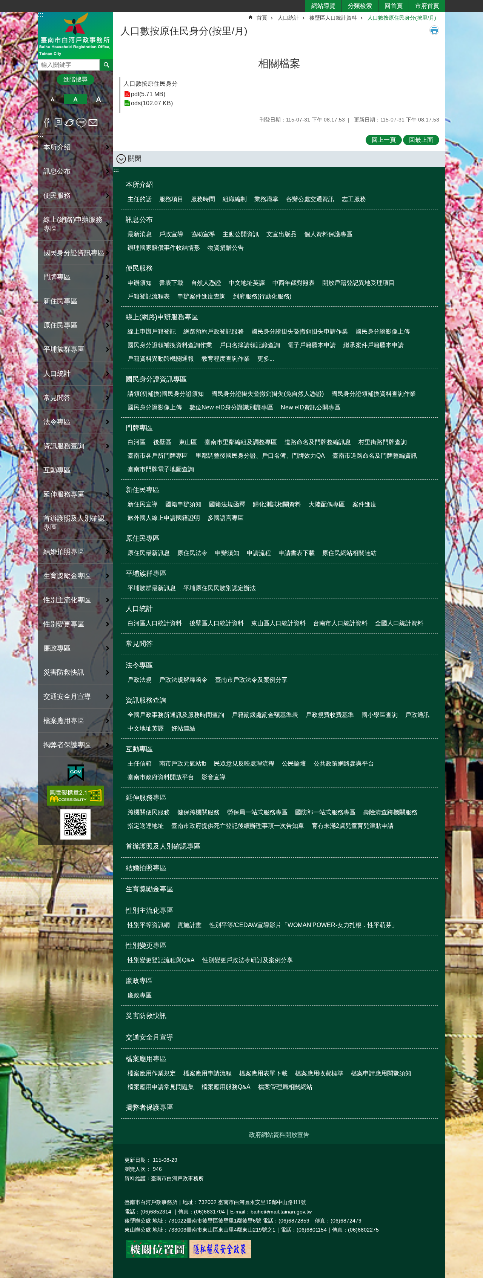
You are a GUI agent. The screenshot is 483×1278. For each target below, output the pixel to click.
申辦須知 (140, 283)
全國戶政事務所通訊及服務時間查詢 (176, 715)
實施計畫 (189, 925)
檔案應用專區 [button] (63, 720)
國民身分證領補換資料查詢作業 (170, 345)
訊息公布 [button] (57, 171)
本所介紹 (139, 184)
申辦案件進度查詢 (201, 296)
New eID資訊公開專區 (310, 407)
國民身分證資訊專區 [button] (74, 253)
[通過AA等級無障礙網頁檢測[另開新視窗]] (75, 796)
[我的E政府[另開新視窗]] (76, 773)
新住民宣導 (143, 504)
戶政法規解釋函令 (183, 680)
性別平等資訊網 (149, 925)
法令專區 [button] (57, 422)
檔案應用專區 (146, 1059)
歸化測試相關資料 (277, 504)
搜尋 (44, 63)
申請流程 (259, 553)
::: (40, 14)
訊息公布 (139, 219)
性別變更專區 (146, 945)
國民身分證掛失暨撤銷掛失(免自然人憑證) (267, 394)
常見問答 (57, 397)
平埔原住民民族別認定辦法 (219, 588)
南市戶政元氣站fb (182, 763)
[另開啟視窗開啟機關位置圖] (157, 1256)
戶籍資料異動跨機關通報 (161, 358)
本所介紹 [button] (57, 147)
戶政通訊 (417, 715)
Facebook (46, 122)
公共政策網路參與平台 (344, 763)
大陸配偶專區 (327, 504)
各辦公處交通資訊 (310, 199)
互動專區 (139, 749)
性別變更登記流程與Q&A (161, 960)
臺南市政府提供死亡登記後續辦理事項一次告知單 (237, 826)
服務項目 (171, 199)
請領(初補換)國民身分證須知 (166, 394)
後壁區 (162, 442)
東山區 (188, 442)
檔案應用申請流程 (207, 1073)
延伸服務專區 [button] (63, 494)
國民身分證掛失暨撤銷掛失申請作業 (299, 331)
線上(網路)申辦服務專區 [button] (72, 224)
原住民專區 (143, 538)
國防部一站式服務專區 (325, 812)
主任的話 (140, 199)
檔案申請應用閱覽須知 (381, 1073)
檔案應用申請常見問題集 (161, 1087)
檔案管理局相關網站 (285, 1087)
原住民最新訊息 (149, 553)
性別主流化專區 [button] (67, 600)
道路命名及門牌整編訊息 (318, 442)
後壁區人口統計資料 (333, 18)
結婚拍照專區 (63, 551)
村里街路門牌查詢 (382, 442)
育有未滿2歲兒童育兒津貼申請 (353, 826)
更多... (265, 358)
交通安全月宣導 (67, 696)
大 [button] (98, 99)
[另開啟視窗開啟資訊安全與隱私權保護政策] (220, 1256)
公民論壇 (294, 763)
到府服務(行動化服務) (262, 296)
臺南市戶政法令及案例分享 (251, 680)
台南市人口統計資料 (340, 623)
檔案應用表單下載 (263, 1073)
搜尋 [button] (106, 65)
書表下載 (171, 283)
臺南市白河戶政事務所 (75, 35)
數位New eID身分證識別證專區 (231, 407)
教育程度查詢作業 (226, 358)
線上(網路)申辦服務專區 (162, 317)
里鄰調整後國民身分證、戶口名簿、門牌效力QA (260, 455)
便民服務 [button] (57, 195)
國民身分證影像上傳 (382, 331)
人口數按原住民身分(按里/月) (402, 18)
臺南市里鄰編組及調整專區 (241, 442)
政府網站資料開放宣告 (279, 1135)
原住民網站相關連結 (349, 553)
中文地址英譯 (247, 283)
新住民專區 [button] (60, 301)
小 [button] (52, 99)
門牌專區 (139, 428)
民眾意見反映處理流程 (244, 763)
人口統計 (288, 18)
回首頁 (394, 6)
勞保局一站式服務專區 (257, 812)
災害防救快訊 (63, 672)
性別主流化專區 (149, 910)
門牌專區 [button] (57, 277)
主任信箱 (140, 763)
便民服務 (139, 268)
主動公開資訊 (241, 234)
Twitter (69, 122)
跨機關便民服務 (149, 812)
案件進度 (364, 504)
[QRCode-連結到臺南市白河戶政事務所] (75, 824)
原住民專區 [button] (60, 325)
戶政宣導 (171, 234)
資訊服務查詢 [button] (63, 446)
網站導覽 (323, 6)
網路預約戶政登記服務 (213, 331)
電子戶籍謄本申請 (312, 345)
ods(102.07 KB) (152, 103)
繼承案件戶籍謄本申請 (373, 345)
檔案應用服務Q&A (226, 1087)
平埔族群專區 (146, 573)
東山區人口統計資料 (278, 623)
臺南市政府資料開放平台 (161, 777)
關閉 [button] (135, 158)
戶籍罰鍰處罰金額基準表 (265, 715)
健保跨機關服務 (198, 812)
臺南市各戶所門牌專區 (158, 455)
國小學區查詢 (379, 715)
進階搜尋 (75, 79)
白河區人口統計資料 (155, 623)
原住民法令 (192, 553)
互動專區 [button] (57, 470)
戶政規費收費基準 (330, 715)
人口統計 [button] (57, 373)
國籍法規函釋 (227, 504)
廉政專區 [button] (57, 648)
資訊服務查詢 (146, 700)
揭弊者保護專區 (67, 745)
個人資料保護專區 (328, 234)
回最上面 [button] (421, 140)
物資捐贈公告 (226, 248)
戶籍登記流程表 (149, 296)
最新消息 (140, 234)
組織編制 (235, 199)
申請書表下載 (296, 553)
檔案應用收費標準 (319, 1073)
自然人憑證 (206, 283)
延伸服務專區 (146, 797)
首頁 (262, 18)
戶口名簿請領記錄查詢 (250, 345)
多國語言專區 (226, 518)
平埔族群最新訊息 (152, 588)
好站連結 (183, 728)
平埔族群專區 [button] (63, 349)
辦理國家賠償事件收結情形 (164, 248)
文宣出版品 (281, 234)
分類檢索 (360, 6)
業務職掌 (266, 199)
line (81, 122)
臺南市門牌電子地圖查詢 (161, 469)
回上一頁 (384, 140)
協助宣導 (203, 234)
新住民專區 (143, 490)
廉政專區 (139, 980)
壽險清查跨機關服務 (390, 812)
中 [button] (75, 99)
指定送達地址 (146, 826)
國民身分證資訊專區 (156, 379)
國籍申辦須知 (183, 504)
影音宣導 (214, 777)
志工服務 (354, 199)
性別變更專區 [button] (63, 624)
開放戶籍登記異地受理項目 (358, 283)
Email (93, 122)
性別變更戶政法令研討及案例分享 (247, 960)
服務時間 (203, 199)
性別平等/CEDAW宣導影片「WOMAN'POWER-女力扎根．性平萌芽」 (303, 925)
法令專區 (139, 665)
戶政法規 (140, 680)
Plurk (58, 122)
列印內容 (434, 30)
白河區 (137, 442)
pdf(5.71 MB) (148, 94)
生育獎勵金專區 (67, 576)
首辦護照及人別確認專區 (74, 523)
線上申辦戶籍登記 (152, 331)
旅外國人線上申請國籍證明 (164, 518)
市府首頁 (427, 6)
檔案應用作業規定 (152, 1073)
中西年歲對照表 (293, 283)
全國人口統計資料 (399, 623)
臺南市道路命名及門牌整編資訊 (374, 455)
